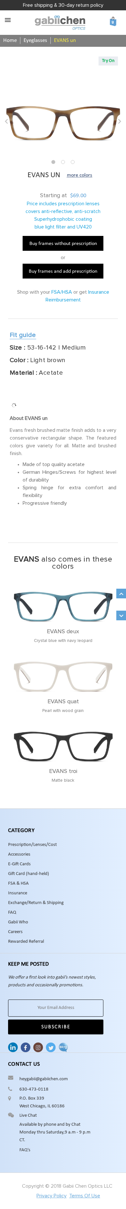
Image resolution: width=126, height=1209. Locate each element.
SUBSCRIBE (55, 1027)
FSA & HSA (18, 883)
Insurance (17, 893)
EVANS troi (63, 771)
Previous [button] (6, 121)
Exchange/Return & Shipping (36, 902)
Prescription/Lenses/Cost (32, 844)
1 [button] (53, 162)
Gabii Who (18, 922)
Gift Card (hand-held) (28, 873)
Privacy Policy (52, 1195)
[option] (63, 123)
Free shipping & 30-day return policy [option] (63, 5)
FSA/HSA (61, 292)
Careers (15, 932)
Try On (108, 60)
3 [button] (73, 162)
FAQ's (24, 1150)
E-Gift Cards (19, 864)
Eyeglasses (35, 40)
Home (10, 40)
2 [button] (63, 162)
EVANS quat (63, 702)
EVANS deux (63, 632)
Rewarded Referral (26, 941)
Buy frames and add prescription (63, 271)
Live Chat (28, 1115)
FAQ (12, 912)
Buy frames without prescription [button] (63, 243)
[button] (23, 335)
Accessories (19, 854)
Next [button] (119, 121)
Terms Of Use (84, 1195)
